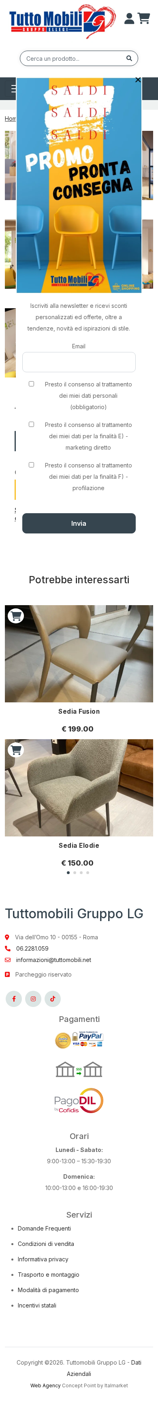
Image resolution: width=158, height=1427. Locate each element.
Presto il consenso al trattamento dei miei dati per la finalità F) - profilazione (88, 476)
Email (78, 346)
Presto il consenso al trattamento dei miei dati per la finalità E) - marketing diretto (88, 436)
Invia (78, 523)
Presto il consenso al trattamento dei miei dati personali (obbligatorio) (88, 395)
